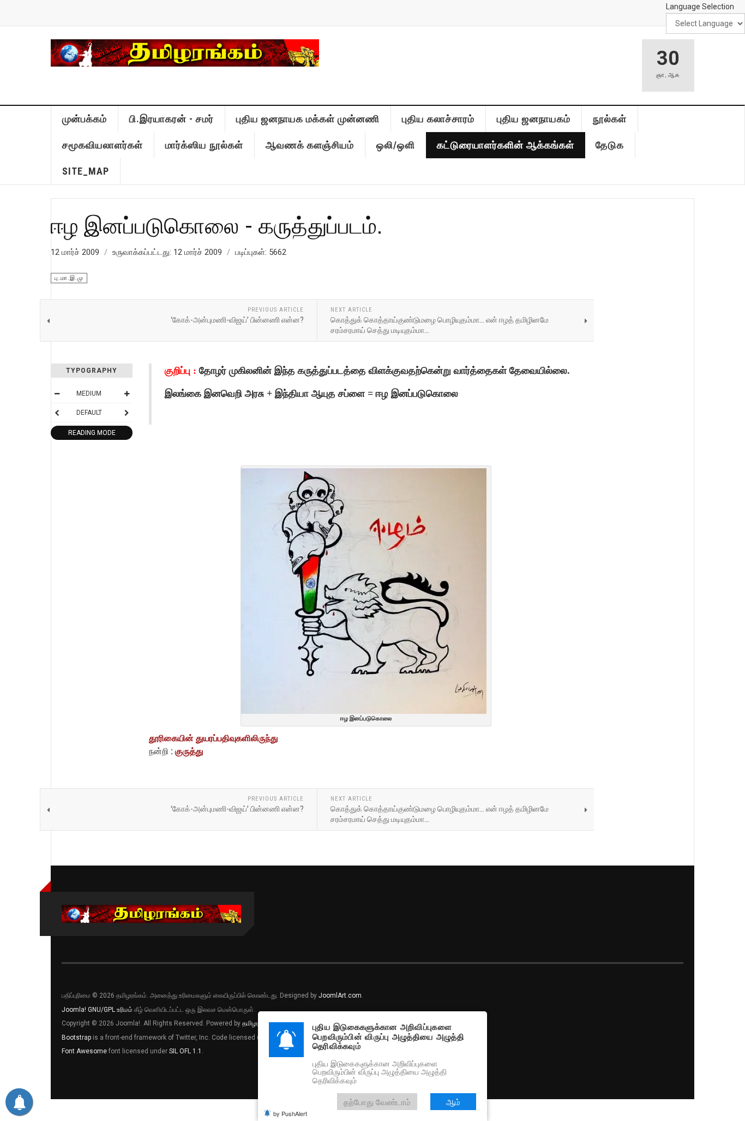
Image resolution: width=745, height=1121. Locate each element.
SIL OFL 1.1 (185, 1051)
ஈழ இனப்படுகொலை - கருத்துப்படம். (216, 225)
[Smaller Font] (57, 393)
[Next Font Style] (127, 413)
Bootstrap (76, 1037)
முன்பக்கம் (84, 118)
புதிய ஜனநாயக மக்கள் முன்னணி (308, 118)
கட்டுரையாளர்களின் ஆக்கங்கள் (505, 145)
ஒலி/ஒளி (395, 145)
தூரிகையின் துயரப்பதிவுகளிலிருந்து (213, 738)
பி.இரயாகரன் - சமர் (171, 118)
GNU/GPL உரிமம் (110, 1009)
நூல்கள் (610, 118)
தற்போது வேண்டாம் (377, 1101)
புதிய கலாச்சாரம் (438, 118)
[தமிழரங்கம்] (185, 53)
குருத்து (189, 751)
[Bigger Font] (127, 393)
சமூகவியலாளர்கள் (102, 145)
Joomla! (74, 1009)
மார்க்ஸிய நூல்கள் (204, 145)
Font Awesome (84, 1051)
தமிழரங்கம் (257, 1023)
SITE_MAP (85, 171)
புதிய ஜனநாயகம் (533, 118)
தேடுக (610, 145)
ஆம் (453, 1101)
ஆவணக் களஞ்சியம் (310, 145)
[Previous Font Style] (57, 413)
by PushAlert (290, 1113)
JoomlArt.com (340, 995)
